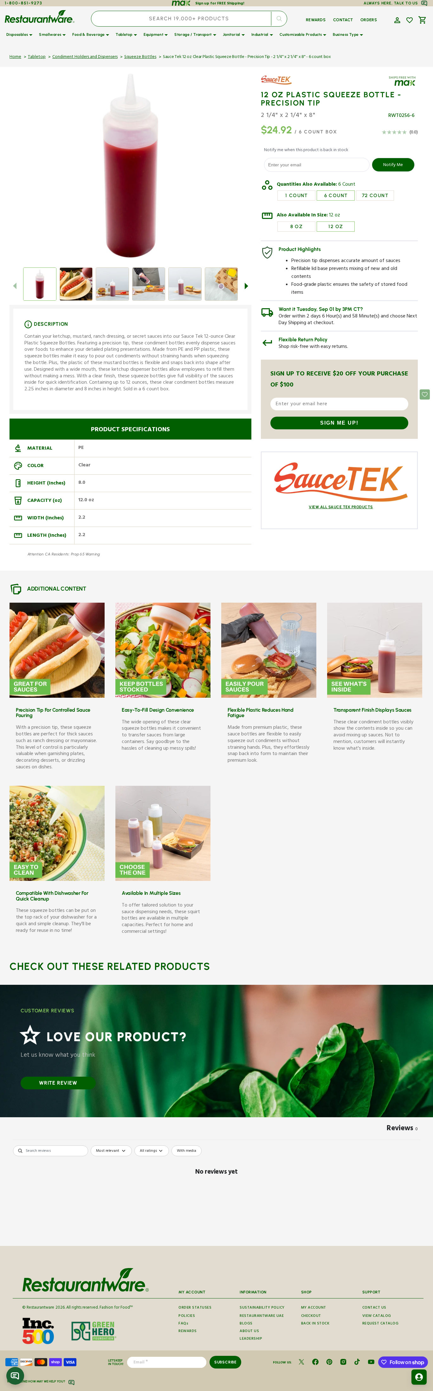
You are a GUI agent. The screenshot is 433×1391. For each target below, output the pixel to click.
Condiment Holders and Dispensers (85, 57)
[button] (397, 20)
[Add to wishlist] (409, 20)
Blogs (246, 1324)
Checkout (311, 1316)
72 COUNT (375, 195)
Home (15, 57)
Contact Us (374, 1308)
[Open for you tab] (419, 1377)
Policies (186, 1316)
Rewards (187, 1331)
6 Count (346, 185)
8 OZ (296, 226)
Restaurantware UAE (262, 1316)
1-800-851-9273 (23, 3)
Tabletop (37, 57)
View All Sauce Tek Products (341, 507)
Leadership (251, 1339)
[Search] (279, 19)
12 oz (334, 215)
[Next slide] (246, 286)
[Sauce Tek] (279, 84)
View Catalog (376, 1316)
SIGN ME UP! (339, 423)
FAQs (183, 1324)
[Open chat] (15, 1376)
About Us (249, 1331)
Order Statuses (194, 1308)
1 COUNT (296, 195)
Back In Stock (315, 1324)
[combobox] (189, 18)
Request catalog (380, 1324)
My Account (313, 1308)
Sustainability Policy (262, 1308)
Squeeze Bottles (140, 57)
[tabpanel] (216, 1193)
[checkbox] (186, 1150)
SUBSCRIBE (225, 1362)
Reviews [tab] (402, 1129)
